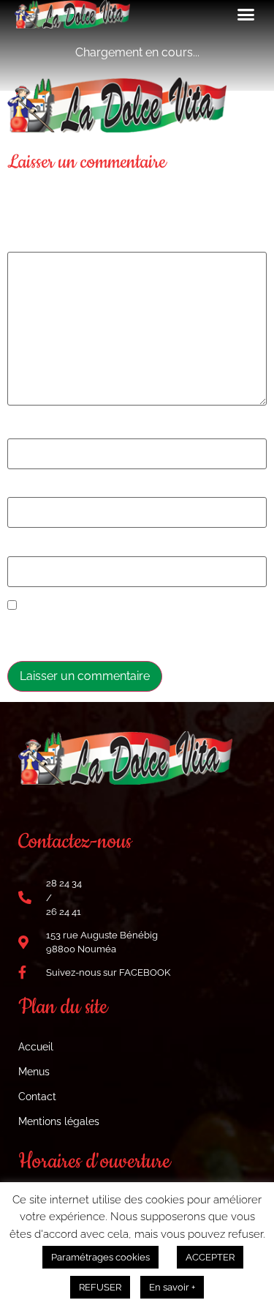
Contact (37, 1096)
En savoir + (172, 1287)
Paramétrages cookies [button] (100, 1257)
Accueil (35, 1047)
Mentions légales (58, 1121)
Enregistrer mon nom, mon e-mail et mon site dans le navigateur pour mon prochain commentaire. (129, 632)
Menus (34, 1071)
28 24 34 (64, 883)
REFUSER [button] (100, 1287)
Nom (24, 430)
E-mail (28, 489)
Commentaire (47, 243)
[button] (246, 15)
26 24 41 (63, 911)
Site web (30, 548)
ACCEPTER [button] (210, 1257)
